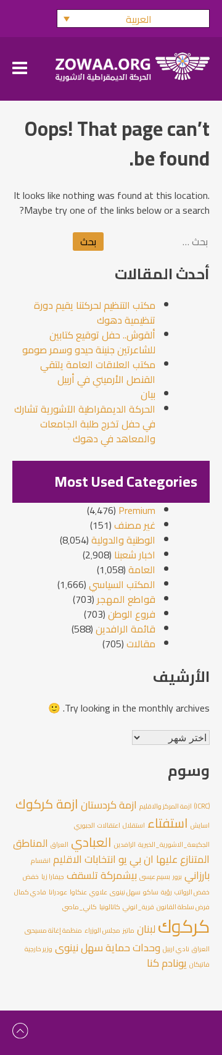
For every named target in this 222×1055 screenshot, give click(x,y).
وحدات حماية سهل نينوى (107, 947)
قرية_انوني (138, 907)
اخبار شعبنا (134, 554)
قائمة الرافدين (125, 629)
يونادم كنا (167, 963)
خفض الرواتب (192, 892)
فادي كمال (30, 892)
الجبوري (84, 825)
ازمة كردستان (109, 805)
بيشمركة (119, 875)
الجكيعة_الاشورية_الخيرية (174, 844)
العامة (141, 569)
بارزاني (197, 875)
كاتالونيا (109, 907)
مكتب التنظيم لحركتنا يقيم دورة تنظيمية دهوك (94, 312)
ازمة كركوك (46, 804)
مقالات (140, 643)
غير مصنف (134, 525)
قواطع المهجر (126, 599)
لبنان (146, 929)
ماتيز (128, 930)
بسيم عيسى (154, 876)
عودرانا (58, 892)
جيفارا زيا (52, 876)
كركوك (184, 926)
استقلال (134, 825)
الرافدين (125, 844)
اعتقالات (108, 825)
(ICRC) (202, 806)
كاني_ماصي (79, 907)
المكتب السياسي (122, 584)
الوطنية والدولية (123, 540)
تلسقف (82, 875)
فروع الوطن (131, 614)
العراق (59, 844)
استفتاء (167, 823)
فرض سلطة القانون (183, 907)
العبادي (91, 842)
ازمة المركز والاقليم (165, 806)
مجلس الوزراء (102, 930)
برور (177, 876)
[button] (133, 18)
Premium (136, 510)
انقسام (41, 860)
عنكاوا (78, 892)
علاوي (98, 892)
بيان (148, 394)
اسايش (200, 825)
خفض (31, 876)
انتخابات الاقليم (84, 859)
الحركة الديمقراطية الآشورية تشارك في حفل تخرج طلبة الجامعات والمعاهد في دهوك (84, 424)
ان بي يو (136, 859)
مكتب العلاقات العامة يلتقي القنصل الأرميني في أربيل (97, 372)
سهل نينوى (125, 892)
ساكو (150, 892)
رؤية (166, 892)
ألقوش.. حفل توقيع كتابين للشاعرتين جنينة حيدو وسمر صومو (88, 342)
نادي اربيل (176, 949)
